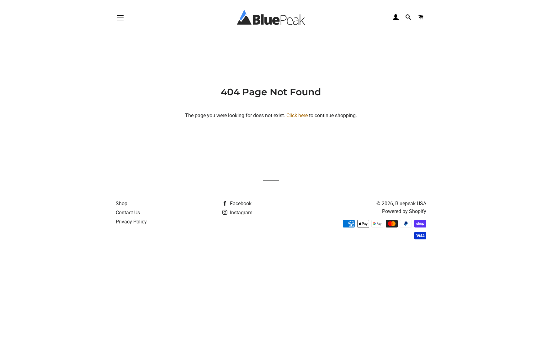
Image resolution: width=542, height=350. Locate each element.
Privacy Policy (131, 222)
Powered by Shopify (404, 211)
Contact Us (128, 213)
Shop (121, 203)
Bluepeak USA (410, 203)
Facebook (240, 203)
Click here (297, 115)
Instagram (240, 213)
